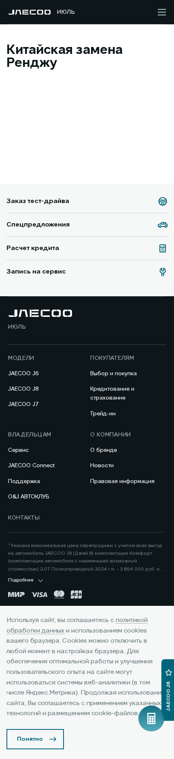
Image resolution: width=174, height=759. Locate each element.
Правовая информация (122, 481)
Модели (21, 358)
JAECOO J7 (23, 404)
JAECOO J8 (23, 389)
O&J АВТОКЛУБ (28, 497)
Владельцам (29, 435)
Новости (102, 465)
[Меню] (162, 12)
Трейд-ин (103, 414)
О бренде (103, 450)
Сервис (18, 450)
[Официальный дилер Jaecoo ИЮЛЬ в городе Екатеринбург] (29, 12)
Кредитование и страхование (112, 393)
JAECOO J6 (23, 373)
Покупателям (112, 358)
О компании (110, 435)
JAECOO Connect (31, 465)
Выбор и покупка (113, 373)
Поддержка (24, 481)
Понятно (30, 739)
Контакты (24, 518)
